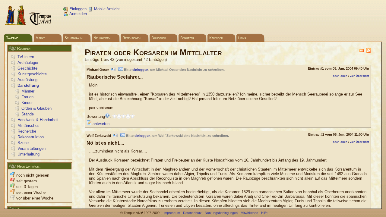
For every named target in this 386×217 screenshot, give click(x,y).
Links (242, 38)
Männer (27, 91)
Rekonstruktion (30, 137)
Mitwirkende (249, 213)
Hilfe (264, 213)
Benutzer (187, 38)
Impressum (171, 213)
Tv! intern (25, 57)
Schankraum (74, 38)
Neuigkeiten (101, 38)
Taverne (12, 38)
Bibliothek (158, 38)
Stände (27, 114)
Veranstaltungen (31, 148)
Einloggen (77, 9)
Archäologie (27, 62)
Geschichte (27, 68)
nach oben (340, 75)
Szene (23, 142)
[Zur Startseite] (28, 24)
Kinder (27, 102)
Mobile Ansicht (106, 9)
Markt (40, 38)
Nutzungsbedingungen (221, 213)
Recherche (26, 131)
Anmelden (77, 13)
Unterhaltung (28, 154)
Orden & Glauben (36, 108)
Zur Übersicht (359, 75)
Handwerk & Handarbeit (38, 120)
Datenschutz (192, 213)
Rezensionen (131, 38)
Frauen (27, 97)
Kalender (216, 38)
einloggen (140, 69)
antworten (100, 123)
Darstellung (28, 85)
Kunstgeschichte (32, 74)
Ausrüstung (27, 79)
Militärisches (28, 125)
